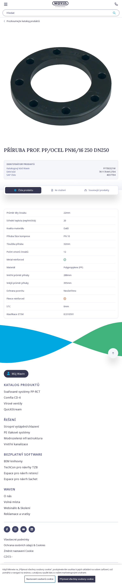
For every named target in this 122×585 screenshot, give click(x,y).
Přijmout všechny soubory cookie (77, 579)
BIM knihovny (13, 461)
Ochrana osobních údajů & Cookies (24, 545)
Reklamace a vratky (17, 514)
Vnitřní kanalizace (16, 444)
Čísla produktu (25, 190)
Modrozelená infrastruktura (23, 438)
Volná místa (12, 502)
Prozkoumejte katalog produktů (23, 21)
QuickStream (13, 409)
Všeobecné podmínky (16, 539)
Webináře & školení (17, 508)
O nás (8, 496)
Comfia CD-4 (12, 397)
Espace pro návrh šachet (20, 479)
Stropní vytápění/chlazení (21, 426)
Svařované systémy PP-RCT (22, 392)
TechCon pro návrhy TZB (21, 467)
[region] (61, 575)
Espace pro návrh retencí (21, 473)
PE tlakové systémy (17, 432)
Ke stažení (60, 190)
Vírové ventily (13, 403)
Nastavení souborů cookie (39, 579)
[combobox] (61, 13)
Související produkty (99, 190)
